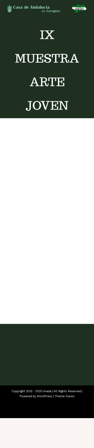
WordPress (44, 396)
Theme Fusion (65, 396)
